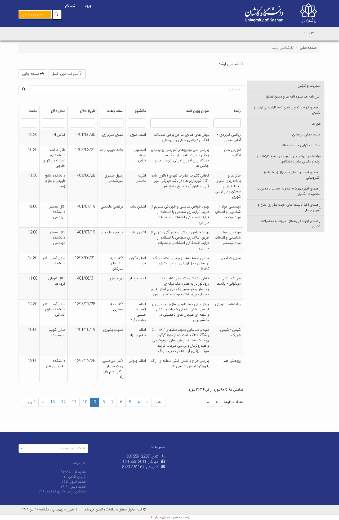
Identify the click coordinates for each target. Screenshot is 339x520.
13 (52, 402)
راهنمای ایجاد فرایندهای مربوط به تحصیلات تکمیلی (290, 223)
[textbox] (55, 448)
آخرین (30, 402)
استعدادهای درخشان (306, 135)
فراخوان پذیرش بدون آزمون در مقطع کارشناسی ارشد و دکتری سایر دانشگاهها (288, 159)
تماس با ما (310, 32)
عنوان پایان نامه (197, 111)
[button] (35, 14)
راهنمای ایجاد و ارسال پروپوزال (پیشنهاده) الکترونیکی (292, 175)
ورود (88, 6)
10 (85, 402)
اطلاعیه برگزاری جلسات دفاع (301, 145)
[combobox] (53, 448)
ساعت (32, 111)
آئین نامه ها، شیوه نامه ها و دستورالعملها (293, 97)
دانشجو (140, 111)
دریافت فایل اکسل (65, 74)
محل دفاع (58, 111)
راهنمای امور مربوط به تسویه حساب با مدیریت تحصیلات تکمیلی (288, 191)
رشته (237, 111)
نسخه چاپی (31, 74)
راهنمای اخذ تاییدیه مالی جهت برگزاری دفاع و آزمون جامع (289, 207)
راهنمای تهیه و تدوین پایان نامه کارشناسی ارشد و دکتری (287, 110)
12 (63, 402)
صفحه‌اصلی (308, 48)
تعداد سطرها (233, 402)
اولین (158, 402)
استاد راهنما (115, 111)
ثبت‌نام (70, 6)
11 (74, 402)
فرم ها (316, 124)
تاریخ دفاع (87, 111)
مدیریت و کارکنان (308, 86)
